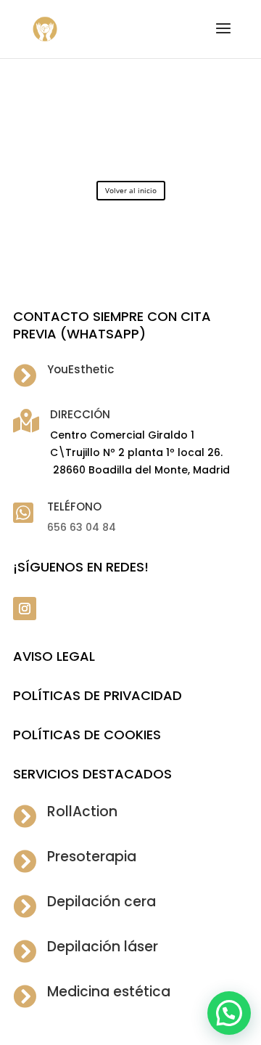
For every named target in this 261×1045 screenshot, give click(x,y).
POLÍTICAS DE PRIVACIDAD (97, 695)
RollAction (82, 811)
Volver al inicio (131, 190)
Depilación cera (101, 901)
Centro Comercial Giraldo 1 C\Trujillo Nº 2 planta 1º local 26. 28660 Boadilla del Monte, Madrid (140, 452)
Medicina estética (108, 991)
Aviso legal (54, 656)
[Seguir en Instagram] (24, 608)
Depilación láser (102, 946)
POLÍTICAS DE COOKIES (87, 734)
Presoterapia (91, 856)
